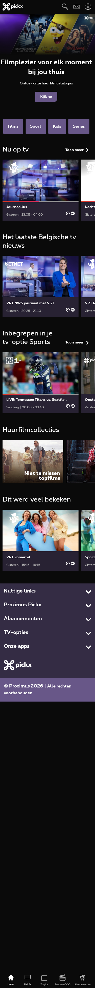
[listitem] (33, 461)
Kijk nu (46, 96)
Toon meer (74, 150)
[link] (41, 190)
